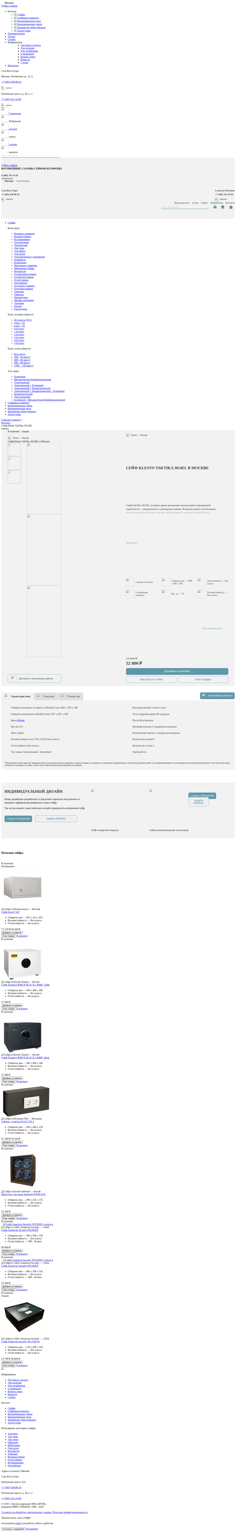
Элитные (19, 303)
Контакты (13, 65)
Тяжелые (19, 294)
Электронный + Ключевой (28, 385)
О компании (27, 54)
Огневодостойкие (24, 277)
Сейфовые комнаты (18, 402)
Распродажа (20, 309)
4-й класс (19, 340)
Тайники (19, 291)
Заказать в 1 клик (151, 679)
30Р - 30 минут (22, 357)
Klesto (16, 438)
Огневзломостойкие (25, 274)
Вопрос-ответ (28, 56)
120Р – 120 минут (23, 365)
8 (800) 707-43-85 (9, 175)
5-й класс (19, 343)
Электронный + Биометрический (32, 388)
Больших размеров (24, 233)
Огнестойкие (21, 280)
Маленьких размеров (25, 265)
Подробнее (32, 1528)
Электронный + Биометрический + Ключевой (39, 391)
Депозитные (21, 245)
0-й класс (19, 328)
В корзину (22, 935)
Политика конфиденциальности (70, 1512)
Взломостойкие (22, 236)
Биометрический (23, 394)
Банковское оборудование (22, 411)
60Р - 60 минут (22, 360)
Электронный (21, 382)
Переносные (21, 297)
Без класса (19, 354)
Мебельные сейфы (24, 268)
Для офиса (20, 251)
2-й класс (19, 334)
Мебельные (14, 1445)
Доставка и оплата (31, 45)
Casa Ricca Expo (9, 190)
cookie (18, 1523)
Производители (16, 33)
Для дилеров (27, 48)
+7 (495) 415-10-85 (11, 99)
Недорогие (20, 271)
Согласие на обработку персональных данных (26, 1512)
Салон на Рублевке (225, 190)
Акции (18, 306)
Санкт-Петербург (23, 181)
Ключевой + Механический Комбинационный (39, 399)
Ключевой (19, 376)
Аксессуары (14, 414)
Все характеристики (212, 628)
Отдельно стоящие (24, 285)
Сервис (12, 39)
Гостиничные (21, 242)
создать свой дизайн (18, 819)
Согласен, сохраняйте (13, 1529)
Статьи (24, 62)
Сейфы (11, 222)
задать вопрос (56, 818)
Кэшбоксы (20, 259)
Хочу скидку (9, 936)
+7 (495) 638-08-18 (11, 82)
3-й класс (19, 337)
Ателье (11, 36)
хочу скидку (203, 679)
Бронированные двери (20, 405)
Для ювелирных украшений (29, 256)
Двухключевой (22, 397)
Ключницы (20, 262)
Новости (25, 59)
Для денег (13, 1439)
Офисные (13, 1442)
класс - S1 (19, 322)
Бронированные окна (19, 408)
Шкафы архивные (24, 300)
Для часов (19, 254)
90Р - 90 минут (22, 362)
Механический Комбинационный (32, 379)
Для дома (19, 248)
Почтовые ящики (23, 288)
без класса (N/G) (23, 320)
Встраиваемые (22, 239)
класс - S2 (19, 325)
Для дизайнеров (29, 51)
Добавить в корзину (12, 932)
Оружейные (20, 283)
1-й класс (19, 331)
